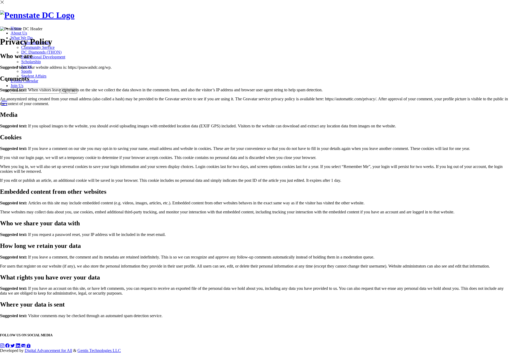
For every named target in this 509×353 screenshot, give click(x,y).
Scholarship (31, 61)
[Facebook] (8, 345)
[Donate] (29, 345)
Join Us (17, 85)
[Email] (24, 345)
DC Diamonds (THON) (41, 52)
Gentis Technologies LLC (99, 350)
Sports (26, 71)
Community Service (38, 47)
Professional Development (43, 57)
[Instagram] (2, 345)
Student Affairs (33, 76)
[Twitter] (13, 345)
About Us (19, 33)
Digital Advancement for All (48, 350)
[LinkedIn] (18, 345)
